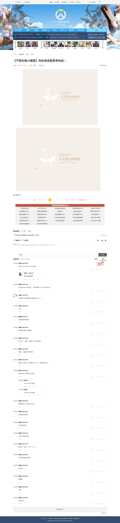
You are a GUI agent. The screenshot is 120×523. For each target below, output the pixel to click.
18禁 (29, 231)
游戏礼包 (91, 30)
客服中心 (71, 518)
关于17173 (44, 518)
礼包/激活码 (64, 2)
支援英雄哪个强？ (42, 214)
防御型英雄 (34, 37)
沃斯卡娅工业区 (67, 34)
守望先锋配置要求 (78, 217)
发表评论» (104, 513)
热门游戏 (93, 2)
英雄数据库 (69, 37)
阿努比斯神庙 (58, 34)
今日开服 (71, 2)
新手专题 (20, 34)
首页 (34, 200)
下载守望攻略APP (53, 37)
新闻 (28, 30)
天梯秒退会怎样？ (24, 220)
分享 (106, 269)
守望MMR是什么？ (42, 220)
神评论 (104, 65)
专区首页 (18, 30)
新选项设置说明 (77, 220)
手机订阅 (41, 65)
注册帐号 (90, 34)
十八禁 (23, 231)
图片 (63, 30)
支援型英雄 (40, 37)
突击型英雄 (21, 37)
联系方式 (66, 518)
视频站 (46, 30)
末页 (72, 200)
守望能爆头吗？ (42, 217)
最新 (96, 259)
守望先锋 (21, 54)
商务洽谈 (60, 518)
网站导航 (28, 2)
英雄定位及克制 (95, 208)
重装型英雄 (27, 37)
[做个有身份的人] (102, 241)
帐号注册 (81, 30)
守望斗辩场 (76, 37)
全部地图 (73, 34)
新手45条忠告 (42, 208)
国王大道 (44, 34)
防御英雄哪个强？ (60, 214)
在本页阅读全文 (81, 200)
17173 (14, 54)
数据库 (71, 30)
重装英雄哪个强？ (24, 214)
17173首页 (17, 2)
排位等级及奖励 (60, 220)
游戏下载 (101, 30)
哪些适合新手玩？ (95, 211)
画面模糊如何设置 (78, 208)
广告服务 (55, 518)
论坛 (55, 30)
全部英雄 (102, 45)
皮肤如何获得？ (77, 211)
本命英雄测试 (62, 37)
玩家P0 (26, 380)
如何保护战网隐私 (42, 223)
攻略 (36, 30)
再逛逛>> (19, 195)
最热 (103, 259)
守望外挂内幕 (24, 208)
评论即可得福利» (25, 259)
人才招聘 (50, 518)
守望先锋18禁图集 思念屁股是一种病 (26, 235)
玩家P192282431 (23, 295)
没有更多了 (60, 509)
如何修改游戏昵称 (60, 208)
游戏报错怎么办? (24, 211)
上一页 (41, 200)
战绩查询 (60, 211)
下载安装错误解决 (24, 223)
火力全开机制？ (24, 217)
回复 (102, 269)
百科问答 (31, 34)
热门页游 (78, 2)
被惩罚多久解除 (95, 217)
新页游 (56, 2)
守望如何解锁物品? (42, 211)
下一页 (65, 200)
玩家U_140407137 (29, 273)
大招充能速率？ (95, 214)
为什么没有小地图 (95, 220)
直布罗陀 (52, 34)
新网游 (51, 2)
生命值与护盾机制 (60, 217)
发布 (102, 255)
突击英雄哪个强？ (78, 214)
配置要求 (25, 34)
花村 (48, 34)
